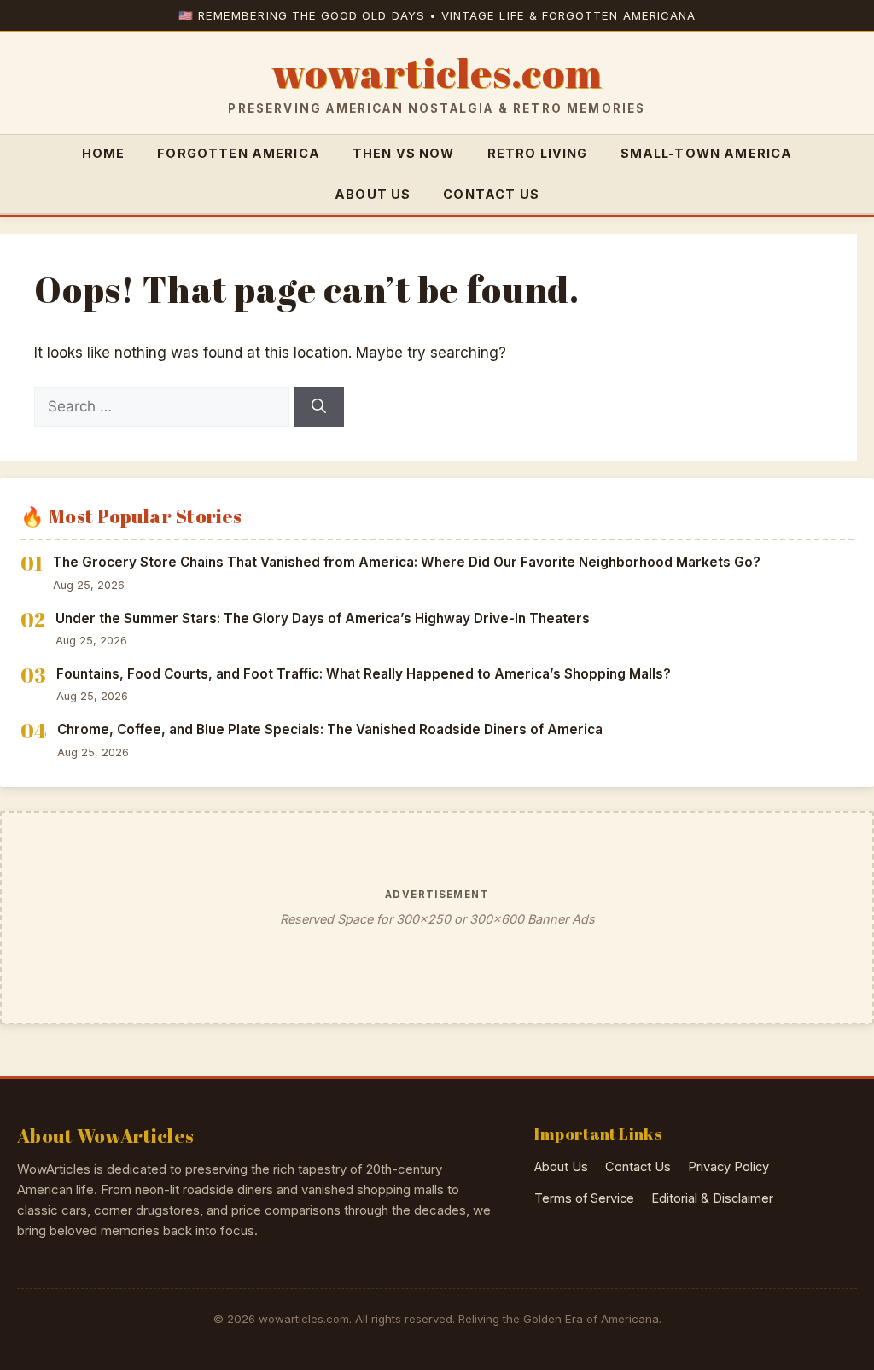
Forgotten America (238, 153)
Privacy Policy (728, 1167)
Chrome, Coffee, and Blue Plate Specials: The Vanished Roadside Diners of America (330, 729)
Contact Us (491, 194)
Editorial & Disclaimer (712, 1198)
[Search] (319, 407)
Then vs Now (404, 153)
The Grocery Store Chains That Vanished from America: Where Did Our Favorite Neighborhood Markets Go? (406, 562)
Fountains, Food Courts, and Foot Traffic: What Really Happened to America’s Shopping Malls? (363, 674)
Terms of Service (584, 1198)
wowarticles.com (436, 73)
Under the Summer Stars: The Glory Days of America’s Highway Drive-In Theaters (322, 618)
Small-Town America (707, 153)
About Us (373, 194)
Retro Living (537, 153)
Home (103, 153)
